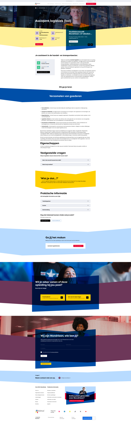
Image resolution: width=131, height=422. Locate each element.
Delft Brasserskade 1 (43, 35)
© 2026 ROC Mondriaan (37, 418)
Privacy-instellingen (74, 418)
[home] (37, 4)
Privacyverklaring (51, 417)
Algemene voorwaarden (62, 418)
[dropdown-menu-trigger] (91, 4)
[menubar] (79, 1)
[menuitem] (70, 1)
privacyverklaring (54, 352)
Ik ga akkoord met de (50, 352)
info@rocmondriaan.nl (65, 377)
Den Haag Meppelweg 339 (44, 33)
